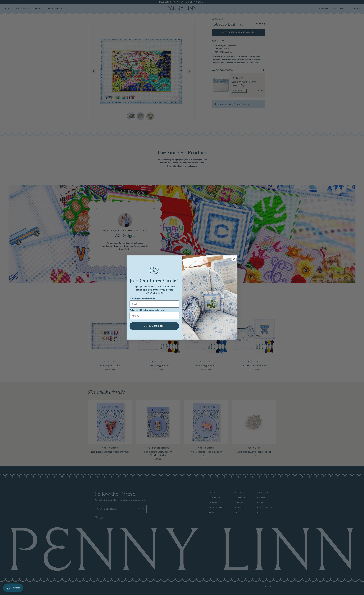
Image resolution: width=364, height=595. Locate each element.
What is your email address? (142, 298)
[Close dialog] (233, 259)
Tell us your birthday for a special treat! (147, 310)
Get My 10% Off (154, 326)
